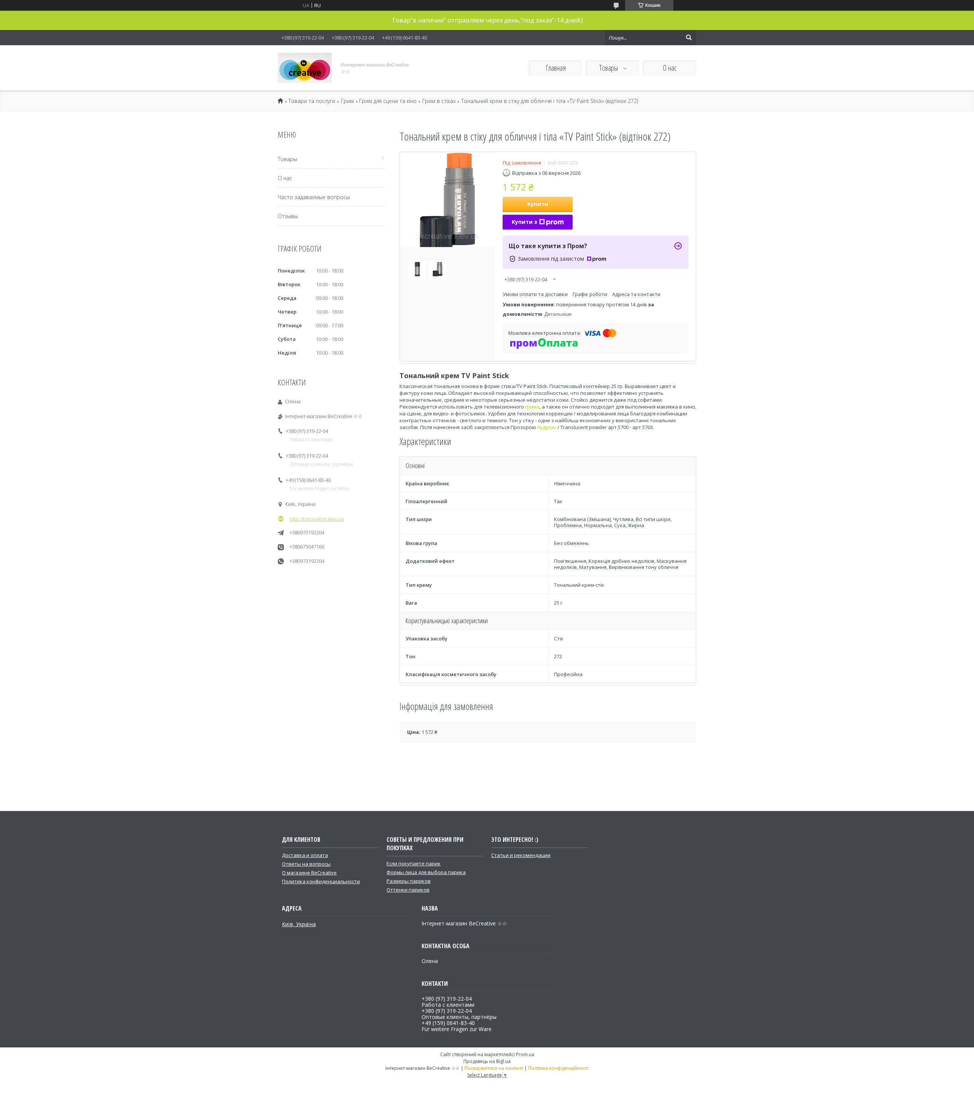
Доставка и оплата (305, 855)
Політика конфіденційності (558, 1068)
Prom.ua (525, 1054)
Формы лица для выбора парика (426, 872)
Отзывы (288, 216)
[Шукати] (688, 37)
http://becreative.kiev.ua (317, 519)
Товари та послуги (311, 101)
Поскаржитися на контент (494, 1068)
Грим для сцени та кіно (388, 101)
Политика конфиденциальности (321, 881)
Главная (556, 68)
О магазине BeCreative (309, 872)
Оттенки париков (408, 889)
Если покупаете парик (414, 863)
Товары (609, 68)
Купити (537, 204)
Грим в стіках (439, 101)
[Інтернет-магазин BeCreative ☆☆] (305, 68)
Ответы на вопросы (306, 863)
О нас (669, 68)
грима (532, 406)
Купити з (524, 221)
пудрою (546, 427)
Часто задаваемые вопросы (314, 197)
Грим (347, 101)
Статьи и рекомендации (521, 855)
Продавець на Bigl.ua (487, 1061)
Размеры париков (409, 881)
